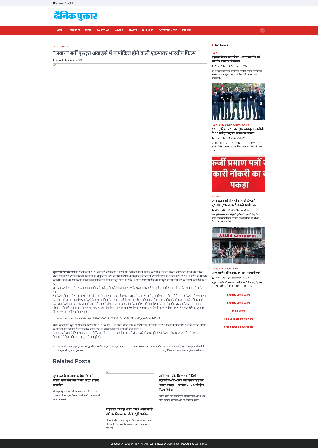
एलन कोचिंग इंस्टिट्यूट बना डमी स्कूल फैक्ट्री (236, 272)
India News (238, 311)
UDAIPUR (245, 125)
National (223, 125)
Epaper (186, 30)
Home (59, 30)
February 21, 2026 (239, 66)
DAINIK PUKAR (139, 444)
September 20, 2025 (240, 277)
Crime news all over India (238, 327)
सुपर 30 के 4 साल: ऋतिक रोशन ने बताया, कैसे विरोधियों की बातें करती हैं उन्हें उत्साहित (76, 380)
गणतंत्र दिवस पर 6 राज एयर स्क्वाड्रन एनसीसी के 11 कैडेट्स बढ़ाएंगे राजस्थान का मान (238, 130)
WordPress (201, 444)
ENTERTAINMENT (167, 30)
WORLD (119, 30)
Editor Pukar (220, 66)
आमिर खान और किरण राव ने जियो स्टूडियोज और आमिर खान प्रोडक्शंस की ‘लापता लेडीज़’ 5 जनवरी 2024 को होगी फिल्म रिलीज (181, 383)
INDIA (88, 30)
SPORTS (132, 30)
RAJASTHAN (103, 30)
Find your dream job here (238, 319)
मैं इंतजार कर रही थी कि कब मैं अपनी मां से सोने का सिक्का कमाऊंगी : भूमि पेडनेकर (129, 411)
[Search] (262, 30)
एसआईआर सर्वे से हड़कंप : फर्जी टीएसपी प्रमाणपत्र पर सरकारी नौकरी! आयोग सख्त (235, 202)
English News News (238, 295)
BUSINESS (147, 30)
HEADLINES (74, 30)
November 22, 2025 (240, 210)
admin (58, 60)
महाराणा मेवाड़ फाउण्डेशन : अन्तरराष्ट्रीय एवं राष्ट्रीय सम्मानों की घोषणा (236, 59)
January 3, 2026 (238, 138)
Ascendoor (173, 444)
